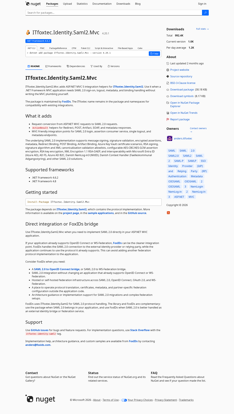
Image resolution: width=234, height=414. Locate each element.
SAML (171, 150)
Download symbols (182, 96)
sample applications (101, 213)
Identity (173, 166)
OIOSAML (174, 181)
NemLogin (197, 186)
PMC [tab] (42, 48)
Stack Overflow (140, 330)
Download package (182, 89)
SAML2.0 (173, 156)
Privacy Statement (166, 400)
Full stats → (202, 28)
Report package (180, 119)
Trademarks (186, 400)
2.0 (192, 150)
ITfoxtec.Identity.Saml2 (128, 86)
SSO (203, 161)
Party (194, 171)
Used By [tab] (97, 66)
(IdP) (200, 166)
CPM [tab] (74, 48)
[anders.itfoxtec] (170, 138)
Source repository (181, 76)
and (170, 171)
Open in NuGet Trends (183, 113)
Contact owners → (198, 130)
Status (93, 373)
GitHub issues (39, 330)
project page (71, 213)
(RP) (204, 171)
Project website (179, 70)
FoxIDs (66, 101)
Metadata (197, 176)
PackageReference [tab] (58, 48)
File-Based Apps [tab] (125, 48)
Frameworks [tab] (54, 66)
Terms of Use (111, 400)
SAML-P (179, 161)
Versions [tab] (115, 66)
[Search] (205, 13)
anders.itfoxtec (183, 138)
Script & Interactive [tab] (104, 48)
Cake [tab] (140, 48)
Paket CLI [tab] (85, 48)
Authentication (177, 176)
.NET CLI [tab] (31, 48)
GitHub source (137, 213)
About (97, 400)
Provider (187, 166)
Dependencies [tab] (77, 66)
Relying (182, 171)
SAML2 (187, 156)
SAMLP (192, 161)
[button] (154, 53)
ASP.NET (179, 197)
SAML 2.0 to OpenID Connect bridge (56, 269)
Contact (31, 373)
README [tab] (35, 66)
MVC (191, 197)
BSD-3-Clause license (182, 83)
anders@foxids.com (37, 345)
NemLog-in (175, 191)
